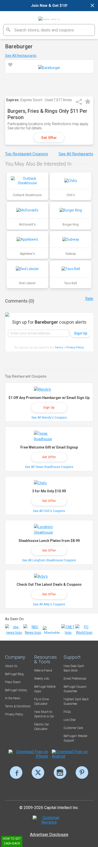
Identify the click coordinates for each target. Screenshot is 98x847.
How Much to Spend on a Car (44, 714)
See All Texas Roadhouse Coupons (49, 467)
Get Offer (49, 138)
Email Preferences (75, 678)
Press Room (13, 682)
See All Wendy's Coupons (49, 417)
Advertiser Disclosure (49, 834)
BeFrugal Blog (14, 674)
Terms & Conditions (18, 706)
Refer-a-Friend (43, 670)
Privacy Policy (75, 347)
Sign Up (49, 407)
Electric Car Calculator (41, 727)
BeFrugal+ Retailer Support (75, 738)
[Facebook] (16, 772)
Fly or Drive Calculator (41, 701)
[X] (38, 772)
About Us (11, 666)
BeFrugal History (16, 690)
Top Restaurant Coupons (26, 154)
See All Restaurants (20, 56)
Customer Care (73, 728)
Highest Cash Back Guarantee (76, 701)
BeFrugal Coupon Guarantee (75, 689)
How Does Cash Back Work (74, 668)
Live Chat (70, 720)
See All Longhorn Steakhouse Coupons (49, 560)
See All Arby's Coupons (49, 604)
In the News (12, 698)
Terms (59, 347)
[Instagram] (60, 772)
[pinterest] (82, 772)
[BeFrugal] (49, 16)
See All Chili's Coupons (49, 511)
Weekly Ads (41, 678)
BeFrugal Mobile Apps (45, 689)
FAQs (67, 712)
